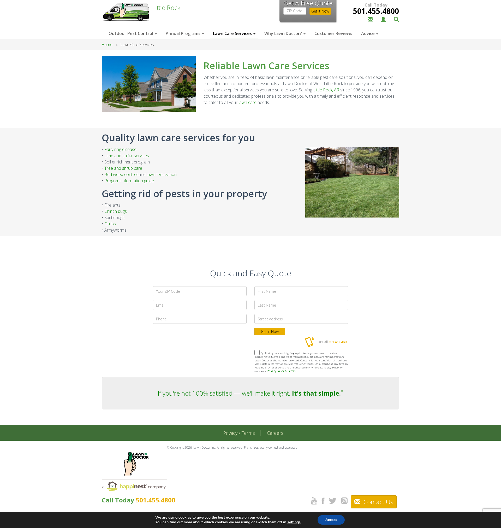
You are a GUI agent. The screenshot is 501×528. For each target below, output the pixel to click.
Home (107, 44)
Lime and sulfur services (126, 156)
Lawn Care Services (233, 33)
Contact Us (377, 501)
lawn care (247, 102)
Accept (331, 519)
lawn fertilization (162, 174)
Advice (368, 33)
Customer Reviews (333, 33)
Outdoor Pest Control (131, 33)
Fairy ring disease (120, 149)
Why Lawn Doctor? (283, 33)
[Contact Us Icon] (370, 18)
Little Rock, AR (326, 90)
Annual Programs (183, 33)
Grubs (110, 224)
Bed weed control (121, 174)
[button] (396, 19)
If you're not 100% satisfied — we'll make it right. (249, 393)
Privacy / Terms (239, 433)
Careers (275, 433)
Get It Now (320, 11)
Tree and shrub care (123, 168)
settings (294, 522)
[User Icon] (383, 18)
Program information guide (129, 181)
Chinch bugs (115, 211)
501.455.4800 (376, 11)
